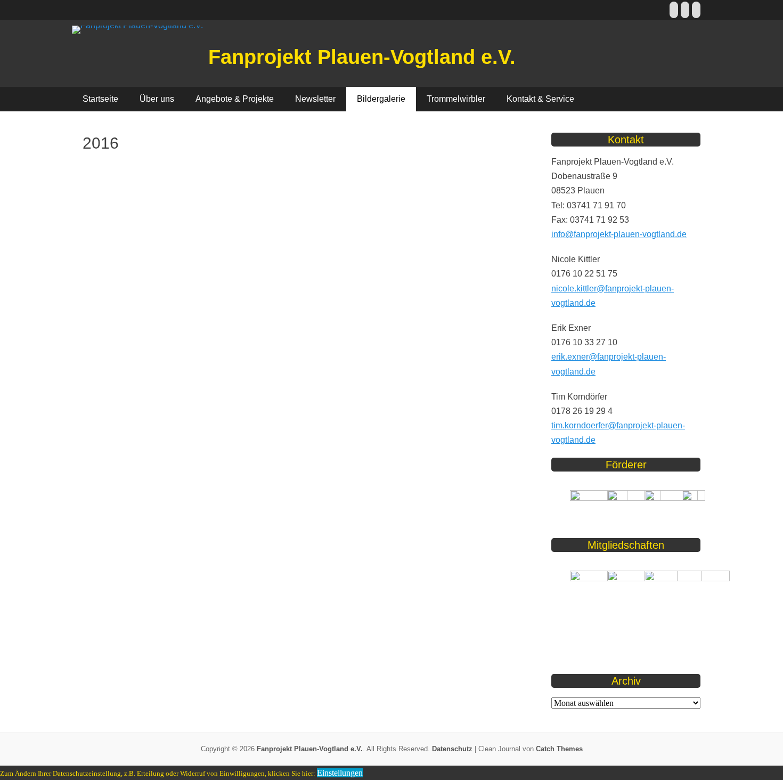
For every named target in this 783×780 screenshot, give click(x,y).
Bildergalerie (381, 98)
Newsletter (315, 98)
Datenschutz (452, 749)
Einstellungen (340, 772)
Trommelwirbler (456, 98)
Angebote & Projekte (234, 98)
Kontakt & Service (540, 98)
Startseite (100, 98)
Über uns (157, 98)
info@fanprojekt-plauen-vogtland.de (619, 234)
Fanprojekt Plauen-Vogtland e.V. (362, 57)
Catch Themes (559, 749)
